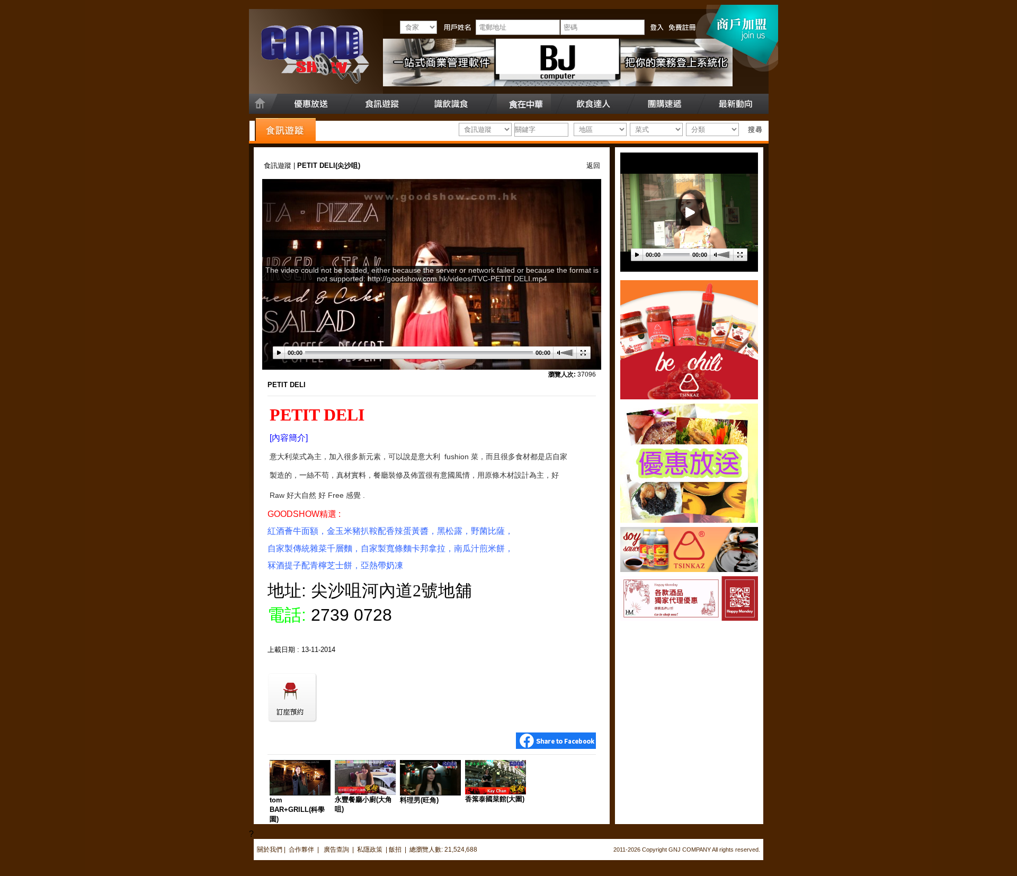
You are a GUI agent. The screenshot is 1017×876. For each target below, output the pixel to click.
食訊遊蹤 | (280, 165)
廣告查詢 (337, 849)
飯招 (395, 849)
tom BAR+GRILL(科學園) (297, 809)
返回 (593, 165)
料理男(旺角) (419, 800)
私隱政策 (369, 849)
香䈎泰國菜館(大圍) (494, 799)
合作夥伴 (301, 849)
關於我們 (269, 849)
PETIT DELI (286, 385)
